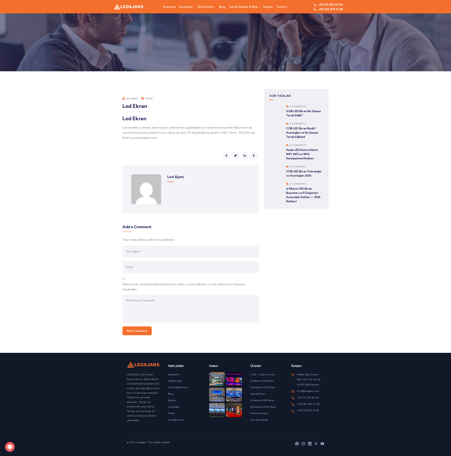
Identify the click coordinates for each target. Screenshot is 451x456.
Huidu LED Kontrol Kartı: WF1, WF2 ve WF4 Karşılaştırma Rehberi (302, 154)
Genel (231, 42)
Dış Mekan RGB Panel (263, 406)
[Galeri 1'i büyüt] (217, 379)
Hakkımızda (175, 380)
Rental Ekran (257, 393)
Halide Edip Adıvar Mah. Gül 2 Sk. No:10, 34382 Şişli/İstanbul (309, 379)
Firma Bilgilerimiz (178, 387)
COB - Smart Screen (262, 374)
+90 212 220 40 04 (308, 397)
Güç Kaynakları (259, 419)
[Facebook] (297, 443)
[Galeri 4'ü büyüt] (234, 395)
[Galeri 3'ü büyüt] (217, 395)
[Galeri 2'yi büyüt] (234, 379)
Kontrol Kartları (259, 413)
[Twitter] (316, 443)
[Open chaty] (10, 447)
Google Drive (176, 419)
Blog (170, 393)
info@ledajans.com (308, 391)
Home (219, 42)
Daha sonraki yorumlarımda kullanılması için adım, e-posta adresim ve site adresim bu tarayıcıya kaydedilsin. (183, 286)
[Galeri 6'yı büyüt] (234, 410)
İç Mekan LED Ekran (262, 380)
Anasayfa (173, 374)
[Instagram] (303, 443)
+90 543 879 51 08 (308, 410)
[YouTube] (322, 443)
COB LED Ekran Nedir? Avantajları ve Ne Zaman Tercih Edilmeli (302, 133)
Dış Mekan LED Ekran (262, 387)
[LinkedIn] (309, 443)
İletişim (172, 400)
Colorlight (174, 406)
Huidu (171, 413)
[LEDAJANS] (128, 7)
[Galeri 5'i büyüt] (217, 410)
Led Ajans (132, 98)
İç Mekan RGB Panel (262, 400)
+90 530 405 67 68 (308, 404)
